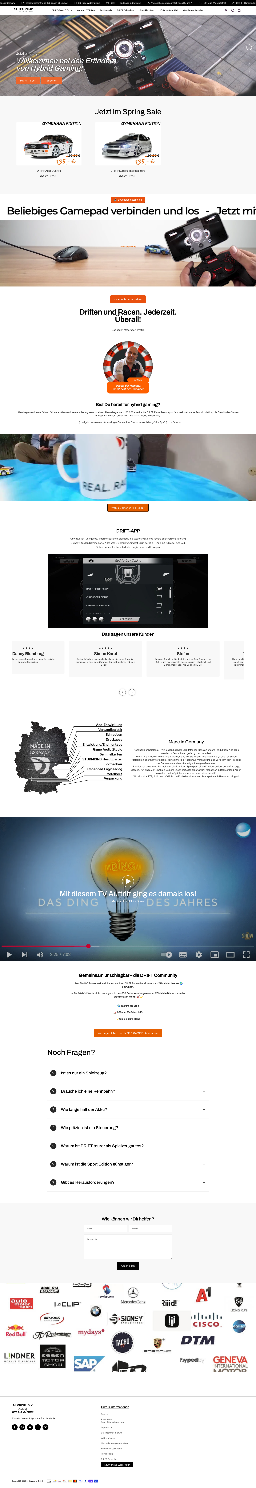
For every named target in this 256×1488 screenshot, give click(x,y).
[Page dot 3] (249, 63)
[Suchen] (233, 10)
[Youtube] (30, 1427)
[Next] (132, 692)
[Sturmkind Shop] (31, 10)
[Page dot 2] (249, 55)
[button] (128, 881)
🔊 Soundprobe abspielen (128, 199)
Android (180, 542)
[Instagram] (22, 1427)
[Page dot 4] (249, 71)
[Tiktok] (38, 1427)
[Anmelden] (226, 10)
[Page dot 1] (249, 47)
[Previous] (122, 692)
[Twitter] (45, 1427)
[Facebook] (15, 1427)
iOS (168, 542)
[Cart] (239, 10)
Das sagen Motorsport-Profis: (128, 329)
